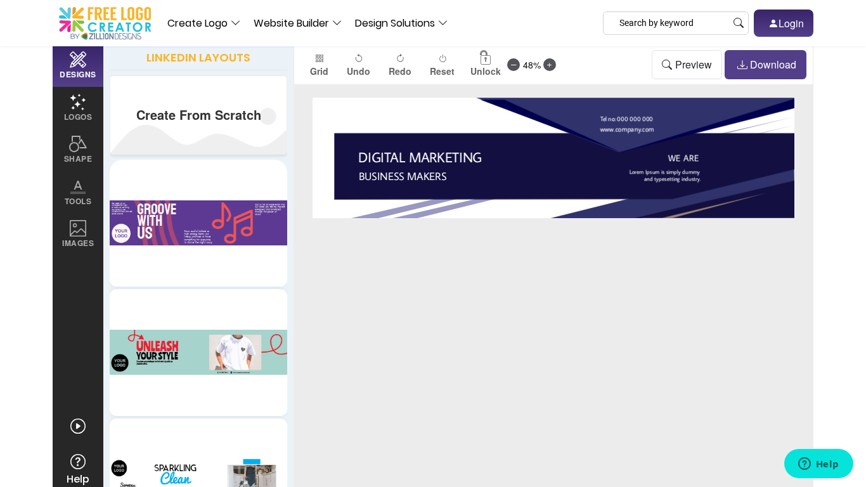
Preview (693, 64)
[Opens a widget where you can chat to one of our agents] (818, 465)
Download (773, 64)
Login (791, 23)
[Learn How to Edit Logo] (78, 426)
